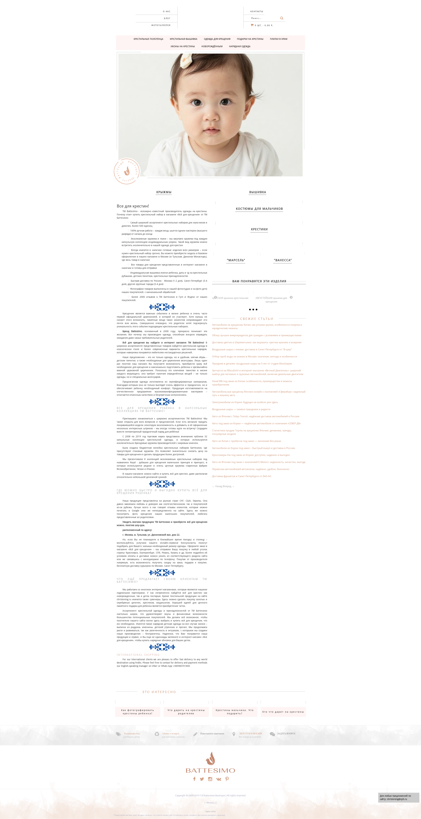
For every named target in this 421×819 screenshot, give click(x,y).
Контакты (256, 11)
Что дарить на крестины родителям (186, 712)
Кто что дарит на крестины (283, 712)
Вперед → (228, 486)
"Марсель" (236, 260)
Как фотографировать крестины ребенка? (137, 712)
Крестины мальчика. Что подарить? (235, 712)
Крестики (259, 229)
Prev (215, 297)
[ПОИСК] (281, 18)
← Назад (217, 486)
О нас (167, 11)
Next (291, 297)
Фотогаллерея (161, 25)
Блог (167, 18)
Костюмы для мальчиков (259, 208)
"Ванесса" (283, 260)
